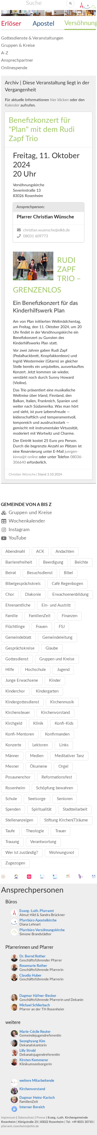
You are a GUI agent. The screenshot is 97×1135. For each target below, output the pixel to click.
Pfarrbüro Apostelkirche (38, 920)
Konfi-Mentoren (19, 734)
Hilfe (9, 670)
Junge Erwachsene (21, 680)
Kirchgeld (13, 723)
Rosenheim (15, 788)
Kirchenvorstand (55, 713)
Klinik (38, 723)
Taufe (10, 831)
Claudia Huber (30, 975)
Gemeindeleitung (57, 637)
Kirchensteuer (17, 713)
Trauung (12, 842)
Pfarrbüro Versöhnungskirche (42, 930)
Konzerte (13, 745)
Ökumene (38, 766)
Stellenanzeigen (19, 820)
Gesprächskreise (19, 648)
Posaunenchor (17, 777)
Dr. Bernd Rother (32, 956)
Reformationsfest (56, 777)
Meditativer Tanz (69, 756)
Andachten (65, 552)
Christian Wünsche (22, 474)
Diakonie (33, 595)
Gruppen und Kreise (56, 659)
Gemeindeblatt (18, 637)
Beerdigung (53, 562)
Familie (11, 616)
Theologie (35, 831)
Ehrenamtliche (17, 605)
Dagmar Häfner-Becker (37, 996)
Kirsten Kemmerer (33, 1060)
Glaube (52, 648)
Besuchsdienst (40, 573)
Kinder (55, 680)
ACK (40, 552)
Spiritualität (41, 809)
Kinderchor (15, 691)
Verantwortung (43, 842)
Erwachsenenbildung (70, 595)
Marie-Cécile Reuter (35, 1032)
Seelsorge (37, 799)
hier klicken (59, 100)
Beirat (10, 573)
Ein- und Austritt (56, 605)
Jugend (63, 670)
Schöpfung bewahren (54, 788)
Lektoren (40, 745)
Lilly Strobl (27, 1051)
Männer (12, 756)
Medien (36, 756)
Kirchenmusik (62, 702)
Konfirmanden (57, 734)
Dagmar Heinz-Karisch (37, 1098)
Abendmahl (15, 552)
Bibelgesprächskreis (23, 584)
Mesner (12, 766)
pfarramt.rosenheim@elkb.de (20, 1126)
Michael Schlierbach (34, 1005)
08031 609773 (35, 236)
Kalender (12, 105)
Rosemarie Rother (33, 966)
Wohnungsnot (61, 853)
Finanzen (69, 616)
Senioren (64, 799)
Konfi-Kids (64, 723)
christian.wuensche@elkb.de (46, 230)
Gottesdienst (16, 659)
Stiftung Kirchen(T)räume (66, 820)
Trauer (60, 831)
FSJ (62, 627)
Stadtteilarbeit (75, 809)
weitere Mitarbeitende (36, 1081)
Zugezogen (15, 863)
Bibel (68, 573)
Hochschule (35, 670)
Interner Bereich (32, 1107)
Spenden (12, 809)
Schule (11, 799)
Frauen (41, 627)
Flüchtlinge (15, 627)
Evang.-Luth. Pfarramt (36, 911)
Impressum (8, 1117)
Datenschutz (26, 1117)
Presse (40, 1117)
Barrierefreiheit (18, 562)
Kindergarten (47, 691)
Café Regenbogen (67, 584)
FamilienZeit (39, 616)
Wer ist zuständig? (21, 853)
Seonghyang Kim (32, 1041)
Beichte (81, 562)
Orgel (63, 766)
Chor (9, 595)
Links (64, 745)
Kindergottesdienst (22, 702)
